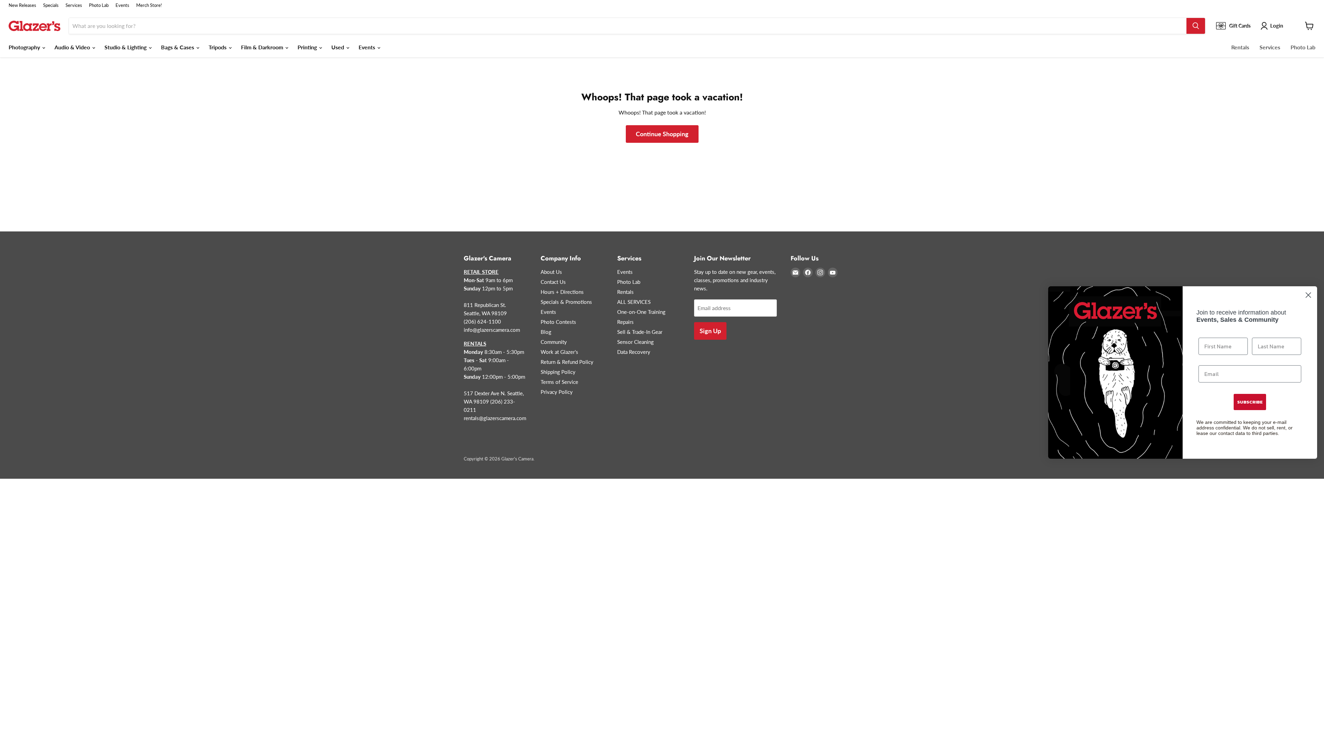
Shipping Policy (558, 372)
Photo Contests (558, 322)
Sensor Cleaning (635, 342)
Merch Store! (149, 5)
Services (74, 5)
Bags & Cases (178, 47)
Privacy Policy (557, 392)
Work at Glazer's (559, 352)
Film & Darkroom (262, 47)
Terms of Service (559, 382)
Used (338, 47)
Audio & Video (72, 47)
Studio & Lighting (126, 47)
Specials (51, 5)
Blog (546, 332)
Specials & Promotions (566, 302)
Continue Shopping (662, 134)
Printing (308, 47)
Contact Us (553, 282)
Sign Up (710, 331)
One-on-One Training (641, 312)
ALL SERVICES (634, 302)
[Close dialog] (1308, 295)
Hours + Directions (562, 292)
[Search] (1195, 26)
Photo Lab (99, 5)
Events (122, 5)
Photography (25, 47)
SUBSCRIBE (1250, 402)
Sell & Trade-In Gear (639, 332)
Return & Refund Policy (567, 362)
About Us (551, 272)
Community (554, 342)
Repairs (625, 322)
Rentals (1240, 47)
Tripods (218, 47)
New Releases (22, 5)
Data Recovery (633, 352)
